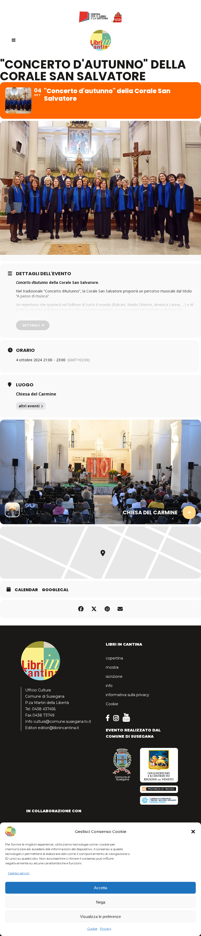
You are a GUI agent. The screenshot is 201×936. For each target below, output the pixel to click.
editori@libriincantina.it (58, 727)
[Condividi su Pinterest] (107, 609)
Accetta (100, 888)
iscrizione (114, 676)
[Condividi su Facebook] (80, 609)
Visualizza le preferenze (100, 916)
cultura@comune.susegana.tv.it (62, 721)
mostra (112, 667)
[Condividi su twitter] (93, 609)
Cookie (92, 929)
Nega (100, 902)
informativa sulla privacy (127, 694)
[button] (193, 831)
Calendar (26, 590)
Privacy (105, 929)
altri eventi (29, 405)
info (109, 685)
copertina (114, 658)
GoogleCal (55, 590)
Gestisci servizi (18, 873)
